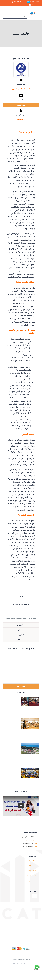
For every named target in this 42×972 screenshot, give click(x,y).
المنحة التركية (31, 881)
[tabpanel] (21, 610)
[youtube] (14, 963)
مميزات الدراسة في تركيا (28, 866)
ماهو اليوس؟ (31, 876)
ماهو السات (32, 860)
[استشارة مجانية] (37, 967)
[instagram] (21, 963)
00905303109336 (29, 840)
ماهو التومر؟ (32, 871)
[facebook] (28, 963)
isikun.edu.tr (21, 119)
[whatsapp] (17, 963)
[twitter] (24, 963)
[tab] (21, 596)
